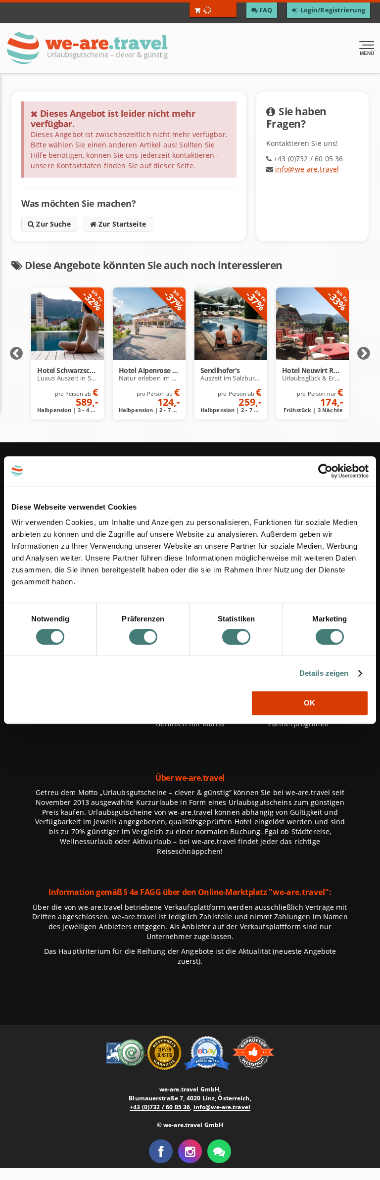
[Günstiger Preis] (165, 1051)
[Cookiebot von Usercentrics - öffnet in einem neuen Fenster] (325, 471)
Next (363, 353)
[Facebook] (161, 1151)
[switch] (143, 637)
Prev (16, 353)
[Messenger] (219, 1151)
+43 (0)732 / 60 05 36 (160, 1107)
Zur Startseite (121, 224)
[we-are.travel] (114, 48)
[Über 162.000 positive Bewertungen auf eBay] (208, 1051)
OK (309, 703)
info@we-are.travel (307, 169)
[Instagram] (190, 1151)
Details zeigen (324, 673)
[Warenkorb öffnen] (213, 9)
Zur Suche (52, 224)
